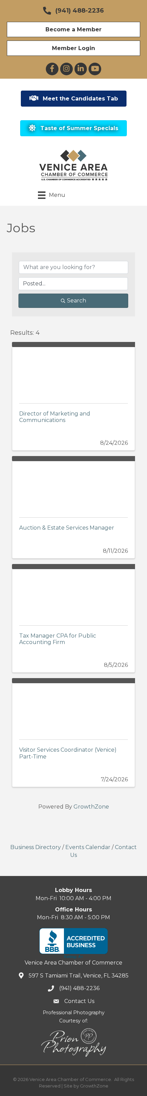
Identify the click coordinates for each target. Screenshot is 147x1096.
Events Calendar (87, 847)
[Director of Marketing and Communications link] (73, 371)
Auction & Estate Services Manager (66, 527)
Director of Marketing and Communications (54, 416)
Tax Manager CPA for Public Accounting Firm (57, 638)
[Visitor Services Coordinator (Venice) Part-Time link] (73, 708)
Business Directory (35, 847)
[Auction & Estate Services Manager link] (73, 485)
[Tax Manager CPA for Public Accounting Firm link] (73, 593)
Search (76, 300)
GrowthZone (91, 806)
